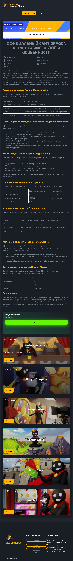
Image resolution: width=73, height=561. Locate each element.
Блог (36, 543)
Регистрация (44, 13)
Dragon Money (13, 543)
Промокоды (36, 548)
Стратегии (36, 545)
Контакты (36, 550)
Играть (36, 35)
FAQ (36, 552)
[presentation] (5, 37)
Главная (37, 540)
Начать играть (29, 13)
